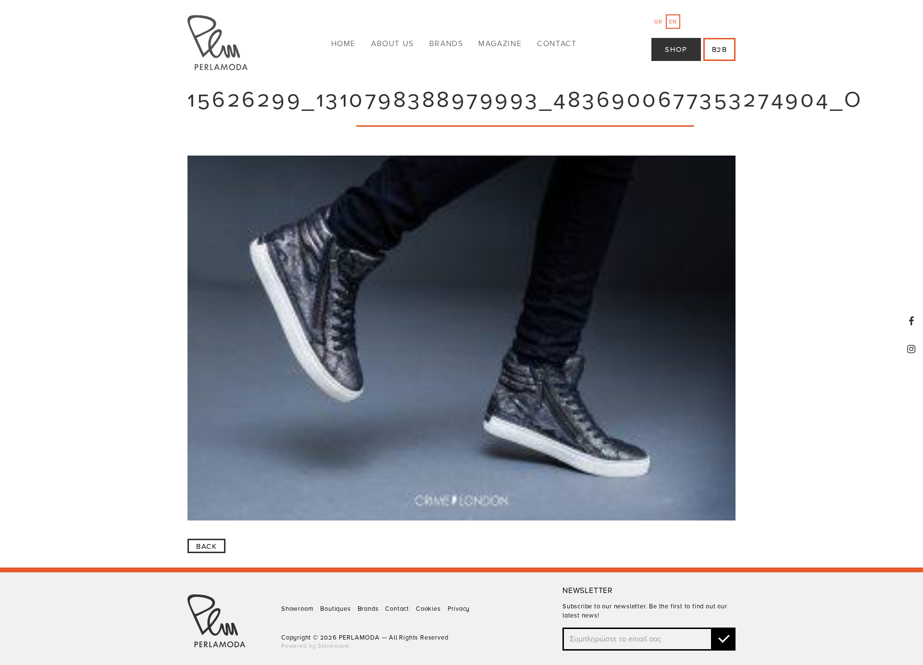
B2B (719, 49)
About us (392, 43)
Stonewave (333, 645)
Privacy (459, 609)
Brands (446, 43)
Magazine (500, 43)
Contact (556, 43)
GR (658, 22)
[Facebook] (911, 321)
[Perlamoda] (217, 44)
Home (343, 43)
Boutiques (335, 609)
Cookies (428, 609)
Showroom (297, 609)
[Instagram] (911, 349)
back (206, 546)
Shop (676, 49)
